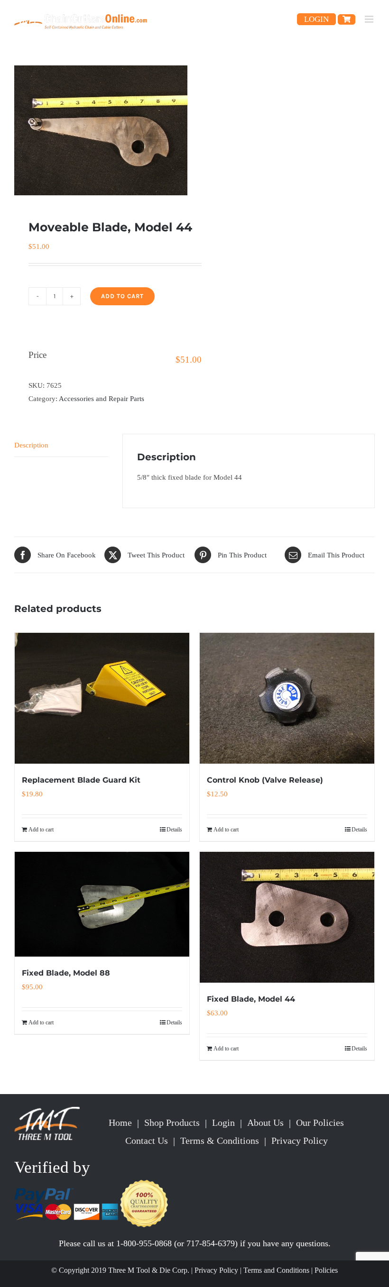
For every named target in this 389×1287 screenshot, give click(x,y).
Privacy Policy (299, 1140)
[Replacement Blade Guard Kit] (102, 698)
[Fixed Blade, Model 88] (102, 904)
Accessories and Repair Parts (101, 398)
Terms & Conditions (219, 1140)
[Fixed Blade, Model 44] (287, 917)
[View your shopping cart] (346, 19)
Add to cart (122, 296)
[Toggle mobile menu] (370, 19)
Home (120, 1122)
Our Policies (320, 1122)
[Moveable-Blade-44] (100, 130)
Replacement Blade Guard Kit (81, 780)
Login (223, 1122)
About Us (265, 1122)
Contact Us (146, 1140)
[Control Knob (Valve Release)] (287, 698)
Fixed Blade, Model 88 (66, 972)
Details (174, 829)
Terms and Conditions (276, 1270)
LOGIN (316, 19)
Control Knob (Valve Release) (265, 780)
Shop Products (172, 1122)
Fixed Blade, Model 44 (251, 999)
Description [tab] (31, 445)
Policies (326, 1270)
